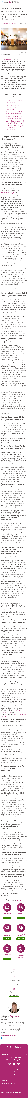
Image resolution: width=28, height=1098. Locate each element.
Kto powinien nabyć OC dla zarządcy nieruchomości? (14, 113)
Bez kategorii (15, 23)
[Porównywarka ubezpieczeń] (7, 2)
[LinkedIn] (18, 1064)
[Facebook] (14, 1064)
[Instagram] (9, 1064)
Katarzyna (10, 1016)
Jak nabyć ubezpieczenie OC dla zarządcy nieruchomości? (14, 122)
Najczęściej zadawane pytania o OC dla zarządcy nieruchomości (14, 128)
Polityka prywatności (15, 1092)
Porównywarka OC (5, 23)
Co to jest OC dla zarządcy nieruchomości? (13, 102)
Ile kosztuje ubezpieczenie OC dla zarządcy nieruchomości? (13, 107)
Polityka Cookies (5, 1092)
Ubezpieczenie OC (7, 60)
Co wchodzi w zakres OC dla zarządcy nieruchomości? (14, 117)
